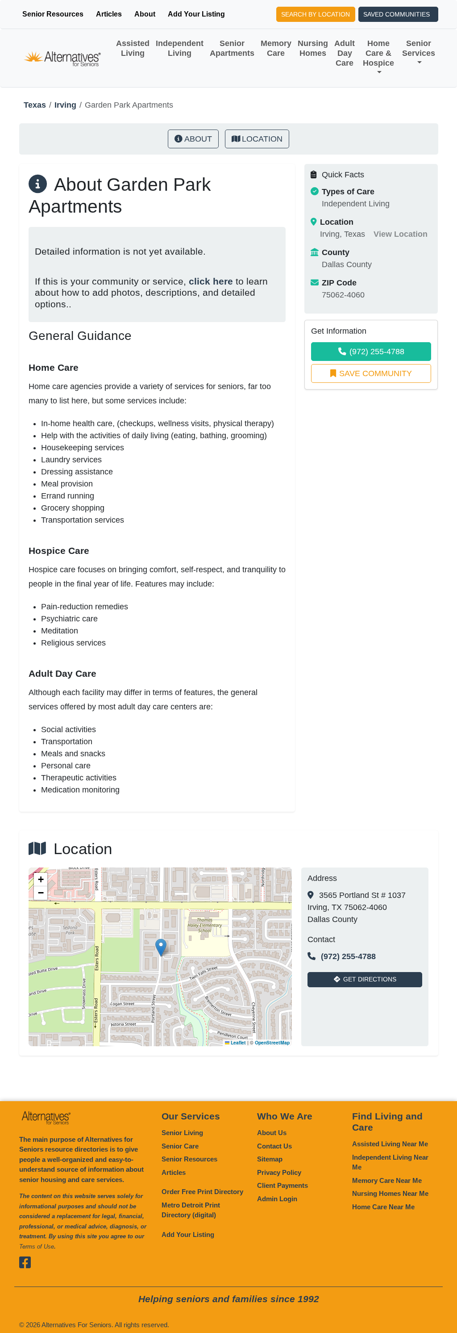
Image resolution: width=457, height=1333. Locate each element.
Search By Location (315, 14)
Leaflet (237, 1042)
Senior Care (180, 1146)
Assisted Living (133, 48)
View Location (401, 234)
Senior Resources (52, 14)
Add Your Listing (196, 14)
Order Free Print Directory (202, 1191)
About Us (272, 1132)
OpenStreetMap (272, 1042)
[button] (160, 948)
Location (262, 138)
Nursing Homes (313, 48)
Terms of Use (36, 1246)
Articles (109, 14)
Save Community (375, 373)
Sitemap (270, 1159)
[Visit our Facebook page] (26, 1262)
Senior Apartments (232, 48)
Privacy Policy (279, 1172)
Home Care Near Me (383, 1207)
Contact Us (274, 1146)
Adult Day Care (344, 53)
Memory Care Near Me (387, 1180)
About (144, 14)
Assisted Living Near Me (390, 1144)
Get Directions (369, 979)
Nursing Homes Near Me (390, 1193)
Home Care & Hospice (378, 53)
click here (211, 281)
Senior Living (182, 1132)
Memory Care (276, 48)
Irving (65, 105)
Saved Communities (396, 14)
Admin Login (277, 1199)
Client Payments (282, 1185)
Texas (35, 105)
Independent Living (180, 48)
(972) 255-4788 (376, 351)
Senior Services (418, 48)
